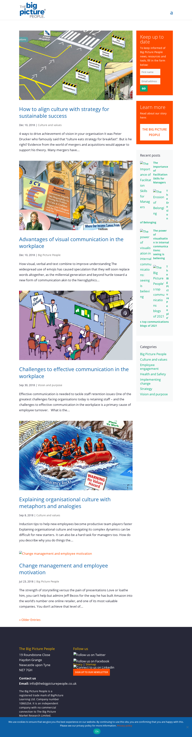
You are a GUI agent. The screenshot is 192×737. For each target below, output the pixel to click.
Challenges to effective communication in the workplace (74, 372)
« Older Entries (29, 620)
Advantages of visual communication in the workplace (71, 242)
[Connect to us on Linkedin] (94, 667)
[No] (187, 727)
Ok (97, 731)
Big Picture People (49, 255)
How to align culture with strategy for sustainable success (64, 112)
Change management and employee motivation (63, 569)
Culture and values (50, 125)
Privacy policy (124, 725)
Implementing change (150, 381)
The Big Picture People (154, 132)
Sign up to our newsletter (91, 672)
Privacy (77, 664)
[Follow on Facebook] (91, 661)
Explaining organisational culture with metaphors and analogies (65, 503)
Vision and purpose (50, 385)
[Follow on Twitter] (90, 655)
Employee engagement (149, 367)
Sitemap (91, 664)
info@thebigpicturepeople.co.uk (53, 683)
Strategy (146, 389)
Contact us (27, 678)
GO (144, 88)
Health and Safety (153, 374)
